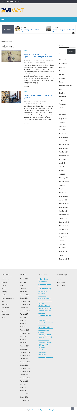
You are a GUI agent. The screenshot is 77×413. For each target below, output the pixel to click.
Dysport (40, 300)
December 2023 (64, 204)
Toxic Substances (42, 352)
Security (43, 344)
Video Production (42, 354)
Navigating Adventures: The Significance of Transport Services (38, 55)
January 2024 (63, 200)
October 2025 (63, 152)
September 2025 (64, 156)
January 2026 (63, 141)
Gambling (62, 78)
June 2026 (62, 126)
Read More (27, 86)
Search (71, 51)
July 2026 (62, 122)
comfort (42, 60)
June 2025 (62, 167)
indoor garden (41, 313)
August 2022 (63, 237)
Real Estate (62, 97)
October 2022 (63, 229)
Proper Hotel (46, 340)
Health (61, 82)
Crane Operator (41, 298)
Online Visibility (42, 330)
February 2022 (63, 252)
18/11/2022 (27, 101)
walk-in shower (41, 357)
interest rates (44, 315)
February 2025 (63, 178)
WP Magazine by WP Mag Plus (46, 410)
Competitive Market (42, 293)
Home (3, 1)
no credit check (45, 327)
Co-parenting (44, 289)
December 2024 (64, 181)
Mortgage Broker (42, 322)
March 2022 (62, 248)
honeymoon (41, 310)
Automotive (63, 63)
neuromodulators (42, 325)
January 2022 (63, 255)
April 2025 (62, 174)
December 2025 (64, 145)
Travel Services (40, 62)
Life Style (62, 93)
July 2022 (62, 240)
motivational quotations (31, 103)
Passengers (49, 60)
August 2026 (63, 119)
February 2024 (63, 196)
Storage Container (42, 349)
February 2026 (63, 137)
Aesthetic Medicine (42, 281)
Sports (61, 100)
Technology (63, 104)
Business (62, 67)
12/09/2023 (27, 60)
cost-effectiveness (42, 296)
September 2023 (64, 215)
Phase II (48, 337)
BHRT (39, 286)
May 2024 (62, 189)
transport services (29, 62)
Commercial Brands (42, 291)
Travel (25, 51)
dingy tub (48, 298)
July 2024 (62, 185)
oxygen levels (41, 332)
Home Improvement (65, 86)
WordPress (32, 410)
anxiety (49, 284)
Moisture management (43, 320)
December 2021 (64, 259)
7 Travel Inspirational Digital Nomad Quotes (39, 96)
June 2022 (62, 244)
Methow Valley (47, 318)
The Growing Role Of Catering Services (30, 30)
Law (60, 89)
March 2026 (62, 133)
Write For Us (18, 1)
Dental (61, 71)
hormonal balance (48, 310)
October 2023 (63, 211)
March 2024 (62, 192)
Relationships (41, 342)
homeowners (44, 308)
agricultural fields (42, 284)
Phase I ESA (41, 337)
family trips (41, 303)
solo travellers (41, 347)
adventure (35, 60)
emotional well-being (47, 300)
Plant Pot (40, 340)
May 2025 (62, 170)
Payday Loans (44, 335)
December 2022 (64, 222)
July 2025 (62, 163)
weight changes (49, 357)
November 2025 (64, 148)
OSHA (48, 330)
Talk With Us (10, 1)
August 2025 (63, 159)
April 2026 (62, 130)
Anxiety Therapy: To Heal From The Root (64, 30)
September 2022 (64, 233)
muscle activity (50, 322)
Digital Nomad (44, 101)
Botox (43, 286)
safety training (49, 342)
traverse (42, 103)
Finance (61, 74)
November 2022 (64, 226)
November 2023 (64, 207)
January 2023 (63, 218)
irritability (40, 318)
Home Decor (44, 305)
